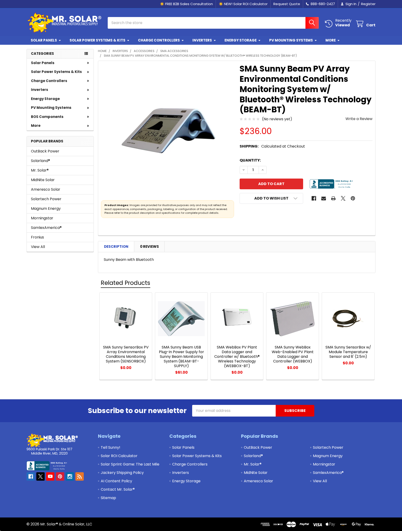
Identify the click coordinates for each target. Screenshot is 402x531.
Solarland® (40, 160)
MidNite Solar (43, 180)
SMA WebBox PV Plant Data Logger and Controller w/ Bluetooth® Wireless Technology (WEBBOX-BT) (237, 357)
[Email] (323, 198)
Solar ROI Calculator (119, 456)
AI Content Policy (116, 481)
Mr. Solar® (40, 170)
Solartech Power (46, 199)
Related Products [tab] (125, 283)
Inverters (202, 40)
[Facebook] (314, 198)
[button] (271, 198)
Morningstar (42, 218)
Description (116, 246)
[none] (167, 130)
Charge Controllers (159, 40)
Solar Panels (44, 40)
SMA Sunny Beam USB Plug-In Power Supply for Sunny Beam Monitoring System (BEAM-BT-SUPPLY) (181, 357)
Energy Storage (240, 40)
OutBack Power (45, 151)
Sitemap (108, 497)
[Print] (333, 198)
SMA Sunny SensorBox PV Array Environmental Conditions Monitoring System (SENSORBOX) (126, 354)
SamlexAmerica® (46, 227)
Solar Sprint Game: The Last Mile (130, 464)
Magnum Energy (46, 208)
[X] (343, 198)
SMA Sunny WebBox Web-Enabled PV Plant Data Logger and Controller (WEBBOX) (293, 354)
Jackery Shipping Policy (122, 472)
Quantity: (250, 160)
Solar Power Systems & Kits (97, 40)
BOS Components (47, 116)
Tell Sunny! (110, 447)
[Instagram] (70, 476)
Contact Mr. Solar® (118, 489)
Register (368, 3)
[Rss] (79, 476)
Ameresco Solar (45, 189)
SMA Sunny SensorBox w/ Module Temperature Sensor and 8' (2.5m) (348, 352)
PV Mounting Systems (291, 40)
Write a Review (358, 118)
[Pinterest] (353, 198)
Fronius (37, 237)
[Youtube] (50, 476)
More (330, 40)
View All (38, 246)
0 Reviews (149, 246)
